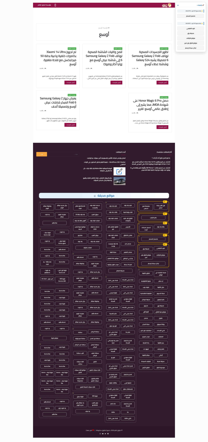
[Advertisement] (104, 15)
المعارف (160, 336)
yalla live (54, 223)
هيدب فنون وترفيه (113, 264)
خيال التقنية (160, 287)
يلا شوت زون (62, 408)
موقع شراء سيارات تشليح (80, 371)
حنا (128, 412)
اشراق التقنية (146, 273)
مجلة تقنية (113, 252)
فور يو (113, 357)
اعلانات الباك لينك (113, 218)
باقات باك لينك (113, 212)
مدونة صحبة (160, 361)
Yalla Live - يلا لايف (47, 263)
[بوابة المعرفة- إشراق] (166, 5)
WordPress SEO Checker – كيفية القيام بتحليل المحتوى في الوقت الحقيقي (104, 163)
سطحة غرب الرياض (80, 344)
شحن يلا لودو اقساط (113, 300)
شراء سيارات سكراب (80, 362)
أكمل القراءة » (162, 82)
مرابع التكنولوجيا (146, 281)
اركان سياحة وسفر (153, 263)
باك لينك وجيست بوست (113, 244)
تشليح (95, 361)
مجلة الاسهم (161, 293)
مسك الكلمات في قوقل (160, 273)
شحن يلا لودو (128, 374)
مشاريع (80, 235)
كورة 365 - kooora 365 (62, 279)
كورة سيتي (80, 396)
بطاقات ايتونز (113, 383)
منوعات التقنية (164, 48)
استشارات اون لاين (146, 330)
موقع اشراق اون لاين (146, 256)
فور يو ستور (113, 326)
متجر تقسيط (113, 313)
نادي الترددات (161, 330)
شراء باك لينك (128, 205)
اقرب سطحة (80, 353)
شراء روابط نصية (127, 212)
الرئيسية (105, 28)
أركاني (161, 355)
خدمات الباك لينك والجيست (95, 206)
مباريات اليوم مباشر (95, 264)
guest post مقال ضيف (80, 207)
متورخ (160, 318)
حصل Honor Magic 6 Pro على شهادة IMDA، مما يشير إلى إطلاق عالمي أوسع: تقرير (150, 104)
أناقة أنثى (146, 312)
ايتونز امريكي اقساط (113, 350)
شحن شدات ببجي (128, 366)
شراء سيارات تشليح (94, 370)
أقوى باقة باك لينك (80, 220)
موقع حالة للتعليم (113, 258)
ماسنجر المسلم (153, 239)
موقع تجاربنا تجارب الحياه (80, 227)
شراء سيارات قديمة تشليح (87, 387)
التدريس (128, 226)
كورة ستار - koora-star (47, 233)
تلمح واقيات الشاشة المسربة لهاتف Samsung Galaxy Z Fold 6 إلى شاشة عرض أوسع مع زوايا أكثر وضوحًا (104, 58)
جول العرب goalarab (95, 403)
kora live (47, 291)
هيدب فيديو (146, 336)
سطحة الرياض (95, 331)
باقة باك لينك (160, 226)
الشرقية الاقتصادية (146, 293)
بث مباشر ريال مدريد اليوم (80, 403)
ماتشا (113, 412)
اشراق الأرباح (146, 367)
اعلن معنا (89, 430)
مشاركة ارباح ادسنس (146, 207)
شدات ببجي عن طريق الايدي (113, 333)
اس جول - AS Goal (47, 278)
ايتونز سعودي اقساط (128, 300)
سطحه (80, 332)
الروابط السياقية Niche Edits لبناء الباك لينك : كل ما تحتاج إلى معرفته (97, 169)
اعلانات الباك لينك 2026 (113, 236)
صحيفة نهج (160, 305)
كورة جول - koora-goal (62, 242)
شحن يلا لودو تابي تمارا (113, 341)
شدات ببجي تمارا (113, 280)
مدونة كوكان (146, 299)
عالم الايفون (160, 299)
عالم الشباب (153, 217)
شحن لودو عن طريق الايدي (113, 375)
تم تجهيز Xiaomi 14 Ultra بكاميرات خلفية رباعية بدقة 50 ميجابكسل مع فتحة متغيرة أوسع (58, 58)
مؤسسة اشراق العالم (44, 5)
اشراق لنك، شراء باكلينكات (127, 219)
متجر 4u (128, 332)
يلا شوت (94, 256)
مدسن (146, 318)
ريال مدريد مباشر (95, 272)
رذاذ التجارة (146, 343)
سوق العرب (94, 214)
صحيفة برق (146, 249)
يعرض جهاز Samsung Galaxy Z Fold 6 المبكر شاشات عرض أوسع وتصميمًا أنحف (58, 102)
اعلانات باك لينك (94, 241)
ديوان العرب (94, 235)
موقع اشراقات (160, 255)
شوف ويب (146, 287)
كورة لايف (62, 297)
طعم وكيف (160, 349)
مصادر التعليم (128, 252)
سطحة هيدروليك (80, 338)
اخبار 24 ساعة (128, 264)
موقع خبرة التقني (160, 312)
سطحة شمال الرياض (95, 345)
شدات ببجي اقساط (127, 279)
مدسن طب (128, 243)
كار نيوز (146, 305)
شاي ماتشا (127, 418)
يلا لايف (87, 411)
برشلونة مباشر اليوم (47, 207)
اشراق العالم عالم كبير (113, 227)
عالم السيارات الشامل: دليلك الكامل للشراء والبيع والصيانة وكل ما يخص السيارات (97, 179)
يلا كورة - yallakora (47, 271)
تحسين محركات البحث (146, 228)
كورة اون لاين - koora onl (62, 271)
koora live (47, 249)
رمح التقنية (161, 343)
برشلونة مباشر (80, 263)
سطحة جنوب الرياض (95, 354)
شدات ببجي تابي (113, 286)
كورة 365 (95, 396)
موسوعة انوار (161, 367)
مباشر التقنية (146, 355)
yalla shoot (80, 257)
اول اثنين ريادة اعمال (161, 206)
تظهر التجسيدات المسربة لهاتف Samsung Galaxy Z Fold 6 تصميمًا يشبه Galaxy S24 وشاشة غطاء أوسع (150, 58)
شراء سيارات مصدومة (80, 379)
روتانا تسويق (161, 324)
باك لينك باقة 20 (80, 214)
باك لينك (80, 241)
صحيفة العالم (120, 270)
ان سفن (160, 281)
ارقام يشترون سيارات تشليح (95, 379)
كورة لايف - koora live (62, 373)
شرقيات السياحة (146, 361)
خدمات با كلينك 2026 (94, 227)
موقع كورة (54, 338)
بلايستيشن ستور (128, 389)
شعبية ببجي (127, 383)
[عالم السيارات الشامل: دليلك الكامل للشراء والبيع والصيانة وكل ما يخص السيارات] (119, 181)
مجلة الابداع (146, 324)
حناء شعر (113, 403)
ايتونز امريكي (113, 292)
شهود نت (146, 349)
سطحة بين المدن (95, 338)
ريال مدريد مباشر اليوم (62, 206)
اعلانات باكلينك (87, 247)
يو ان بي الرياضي (128, 258)
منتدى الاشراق (128, 235)
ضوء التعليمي (160, 248)
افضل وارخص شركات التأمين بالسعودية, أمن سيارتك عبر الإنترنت (106, 158)
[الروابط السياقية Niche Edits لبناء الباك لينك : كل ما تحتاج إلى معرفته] (119, 171)
